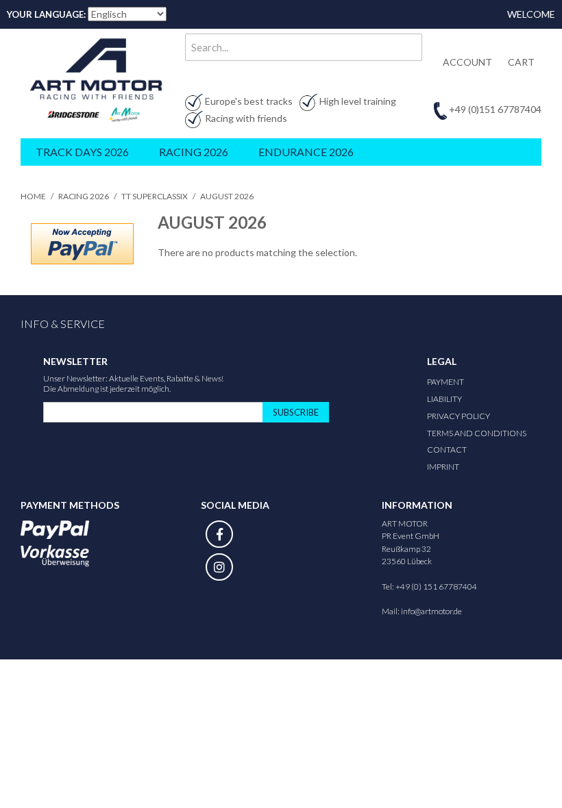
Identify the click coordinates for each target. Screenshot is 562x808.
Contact (447, 449)
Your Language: (46, 14)
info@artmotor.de (431, 611)
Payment (445, 382)
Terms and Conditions (476, 433)
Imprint (443, 467)
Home (33, 196)
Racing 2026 (83, 196)
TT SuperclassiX (154, 196)
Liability (444, 399)
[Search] (408, 47)
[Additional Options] (82, 243)
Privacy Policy (458, 416)
